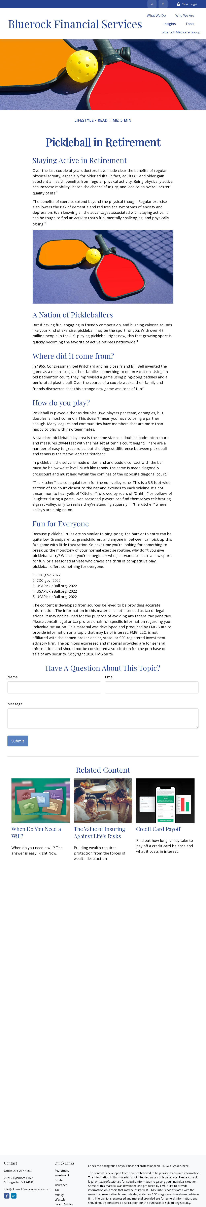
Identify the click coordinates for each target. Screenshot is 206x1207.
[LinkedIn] (152, 4)
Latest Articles (64, 1204)
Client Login (189, 4)
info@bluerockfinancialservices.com (27, 1189)
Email (109, 677)
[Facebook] (163, 4)
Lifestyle (60, 1199)
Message (15, 704)
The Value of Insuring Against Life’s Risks (99, 832)
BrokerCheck (180, 1166)
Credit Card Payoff (158, 828)
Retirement (62, 1170)
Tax (57, 1190)
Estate (59, 1180)
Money (59, 1195)
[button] (156, 15)
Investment (62, 1175)
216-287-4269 (22, 1171)
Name (12, 677)
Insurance (61, 1185)
